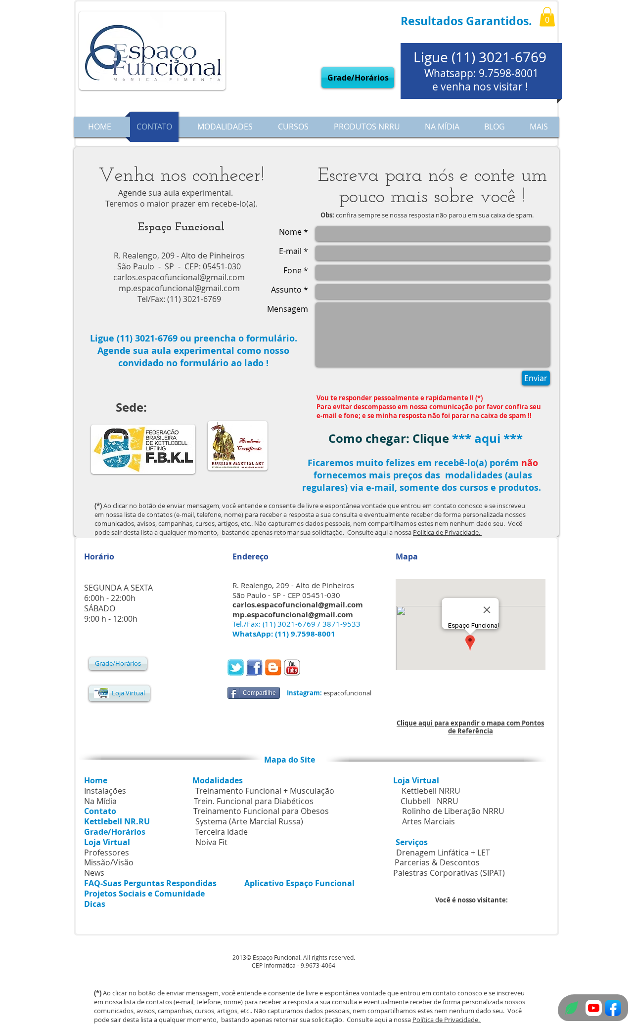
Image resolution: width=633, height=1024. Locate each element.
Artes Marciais (428, 821)
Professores (106, 852)
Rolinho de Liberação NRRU (453, 811)
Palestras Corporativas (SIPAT (447, 872)
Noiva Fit (211, 842)
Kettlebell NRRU (431, 790)
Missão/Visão (109, 862)
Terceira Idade (221, 831)
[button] (547, 16)
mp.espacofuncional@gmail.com (179, 288)
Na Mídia (100, 801)
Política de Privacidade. (447, 532)
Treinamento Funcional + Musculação (265, 790)
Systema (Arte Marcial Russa (248, 821)
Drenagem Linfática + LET (443, 852)
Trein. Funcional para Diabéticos (254, 801)
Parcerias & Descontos (395, 862)
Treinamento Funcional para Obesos (261, 811)
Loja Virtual (416, 780)
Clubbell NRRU (429, 801)
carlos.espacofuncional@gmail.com (179, 277)
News (94, 872)
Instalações (105, 790)
